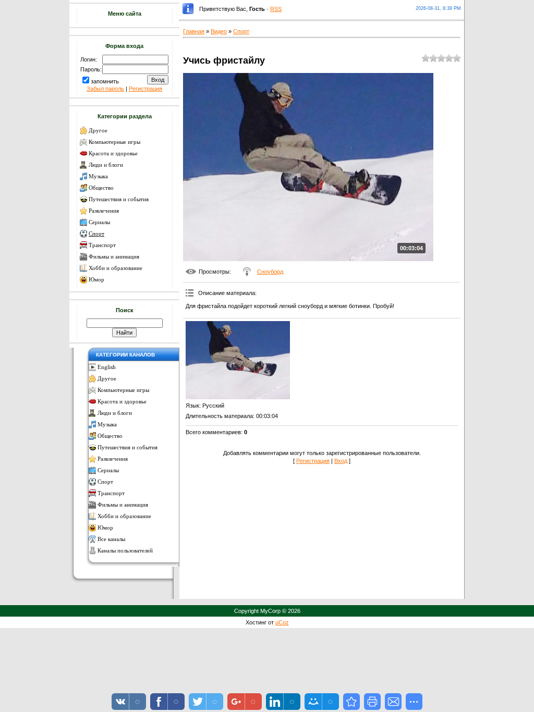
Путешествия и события (119, 199)
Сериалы (99, 222)
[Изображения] (238, 360)
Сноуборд (270, 271)
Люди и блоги (106, 165)
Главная (193, 31)
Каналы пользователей (125, 551)
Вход (340, 461)
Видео (219, 31)
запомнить (105, 81)
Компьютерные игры (114, 142)
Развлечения (104, 211)
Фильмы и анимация (114, 257)
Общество (101, 188)
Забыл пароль (105, 88)
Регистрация (145, 88)
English (107, 367)
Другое (98, 130)
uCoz (282, 622)
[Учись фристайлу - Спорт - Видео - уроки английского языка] (351, 701)
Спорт (96, 234)
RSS (276, 9)
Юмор (96, 280)
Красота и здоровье (113, 153)
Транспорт (102, 245)
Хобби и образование (115, 268)
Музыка (98, 176)
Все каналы (111, 539)
